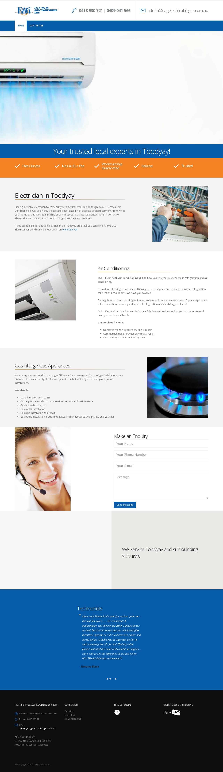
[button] (107, 657)
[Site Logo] (36, 11)
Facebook (117, 691)
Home (20, 25)
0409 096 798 (70, 229)
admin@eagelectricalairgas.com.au (178, 10)
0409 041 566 (119, 10)
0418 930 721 (91, 10)
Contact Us (36, 25)
